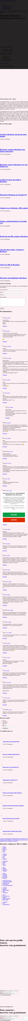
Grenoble (5, 854)
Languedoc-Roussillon (7, 885)
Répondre (5, 326)
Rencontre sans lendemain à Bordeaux (13, 278)
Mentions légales (3, 841)
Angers (4, 848)
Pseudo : (2, 992)
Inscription (5, 902)
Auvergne (5, 875)
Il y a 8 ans (8, 438)
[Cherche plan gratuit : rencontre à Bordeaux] (5, 246)
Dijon (4, 851)
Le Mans (5, 855)
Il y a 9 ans (8, 317)
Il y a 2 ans (7, 657)
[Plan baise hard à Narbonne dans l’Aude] (8, 828)
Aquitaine (5, 874)
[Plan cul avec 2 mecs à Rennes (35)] (8, 764)
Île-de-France (5, 884)
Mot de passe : (3, 993)
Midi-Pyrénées (6, 890)
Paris (4, 867)
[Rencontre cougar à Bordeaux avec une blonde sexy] (5, 161)
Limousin (5, 887)
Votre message (3, 297)
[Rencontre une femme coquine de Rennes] (8, 790)
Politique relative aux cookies (18, 838)
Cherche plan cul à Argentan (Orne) (11, 741)
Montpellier (5, 861)
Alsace (4, 873)
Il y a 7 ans (10, 451)
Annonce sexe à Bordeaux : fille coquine (14, 208)
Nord (4, 891)
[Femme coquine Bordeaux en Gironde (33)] (5, 218)
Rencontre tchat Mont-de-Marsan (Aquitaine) (13, 805)
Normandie (5, 892)
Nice (4, 863)
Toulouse (5, 870)
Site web (2, 294)
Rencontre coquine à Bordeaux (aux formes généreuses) (12, 150)
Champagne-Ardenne (7, 881)
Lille (4, 856)
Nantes (4, 862)
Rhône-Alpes (5, 899)
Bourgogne (5, 876)
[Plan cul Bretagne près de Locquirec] (8, 815)
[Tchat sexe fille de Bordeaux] (5, 261)
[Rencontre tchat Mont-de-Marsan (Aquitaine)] (8, 803)
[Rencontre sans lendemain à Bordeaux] (5, 275)
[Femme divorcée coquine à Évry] (8, 777)
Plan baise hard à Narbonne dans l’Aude (12, 831)
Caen (4, 850)
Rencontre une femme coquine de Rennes (12, 792)
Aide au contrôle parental (5, 838)
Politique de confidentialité (6, 839)
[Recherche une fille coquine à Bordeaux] (5, 233)
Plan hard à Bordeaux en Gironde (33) (13, 195)
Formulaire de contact (12, 841)
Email (1, 292)
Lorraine (4, 888)
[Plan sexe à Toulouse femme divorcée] (8, 751)
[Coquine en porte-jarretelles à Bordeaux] (5, 176)
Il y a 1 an (8, 682)
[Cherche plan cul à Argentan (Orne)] (8, 738)
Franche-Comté (6, 882)
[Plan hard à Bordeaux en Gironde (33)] (5, 192)
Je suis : (4, 720)
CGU (26, 838)
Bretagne (5, 878)
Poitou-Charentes (6, 898)
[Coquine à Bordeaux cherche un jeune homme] (5, 131)
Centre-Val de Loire (7, 880)
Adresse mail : (3, 990)
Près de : (4, 725)
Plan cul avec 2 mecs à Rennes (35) (11, 767)
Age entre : (5, 723)
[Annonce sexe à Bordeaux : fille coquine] (5, 205)
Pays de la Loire (6, 896)
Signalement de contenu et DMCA (20, 839)
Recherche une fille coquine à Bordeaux (14, 236)
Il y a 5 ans (7, 543)
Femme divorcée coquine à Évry (10, 780)
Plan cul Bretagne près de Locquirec (11, 818)
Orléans (4, 864)
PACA (4, 894)
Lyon (4, 857)
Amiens (4, 846)
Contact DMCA (6, 904)
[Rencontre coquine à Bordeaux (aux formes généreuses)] (5, 146)
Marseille (5, 859)
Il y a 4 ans (10, 610)
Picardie (4, 897)
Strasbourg (5, 869)
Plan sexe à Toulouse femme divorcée (11, 754)
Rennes (4, 868)
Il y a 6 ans (8, 529)
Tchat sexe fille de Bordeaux (10, 265)
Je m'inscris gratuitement (5, 994)
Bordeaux (5, 849)
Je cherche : (5, 721)
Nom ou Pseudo (3, 289)
